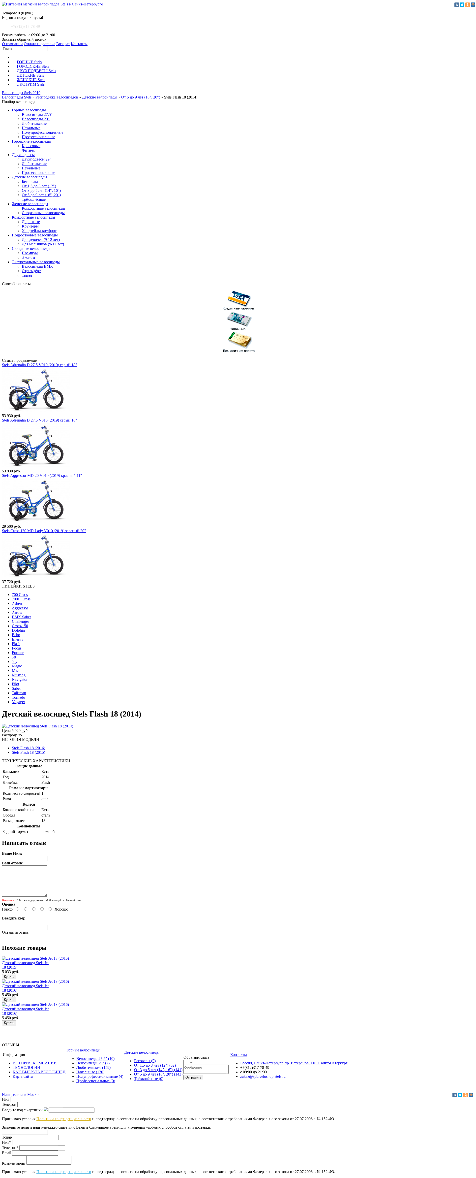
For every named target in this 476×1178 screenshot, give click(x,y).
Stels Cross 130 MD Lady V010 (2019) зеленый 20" (44, 531)
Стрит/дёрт (31, 271)
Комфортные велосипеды (43, 208)
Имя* (6, 1142)
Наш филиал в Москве (21, 1094)
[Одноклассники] (467, 4)
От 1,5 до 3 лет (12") (39, 186)
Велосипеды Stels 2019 (21, 93)
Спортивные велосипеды (43, 213)
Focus (16, 648)
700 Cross (20, 594)
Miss (15, 670)
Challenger (20, 621)
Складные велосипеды (31, 248)
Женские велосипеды (30, 204)
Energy (17, 639)
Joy (14, 661)
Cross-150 (20, 626)
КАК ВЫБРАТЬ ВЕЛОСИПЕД (39, 1072)
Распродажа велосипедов (56, 97)
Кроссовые (31, 146)
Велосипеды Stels (16, 97)
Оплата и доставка (39, 44)
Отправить (193, 1077)
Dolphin (18, 630)
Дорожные (31, 222)
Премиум (30, 253)
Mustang (19, 675)
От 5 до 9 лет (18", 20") (140, 97)
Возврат (63, 44)
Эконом (28, 257)
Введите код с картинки (22, 1110)
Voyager (18, 702)
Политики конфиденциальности (63, 1119)
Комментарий (13, 1163)
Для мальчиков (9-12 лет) (43, 244)
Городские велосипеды (31, 141)
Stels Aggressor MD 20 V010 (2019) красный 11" (42, 475)
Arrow (17, 612)
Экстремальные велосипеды (36, 262)
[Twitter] (462, 4)
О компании (12, 44)
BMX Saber (21, 617)
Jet (14, 657)
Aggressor (20, 608)
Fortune (18, 653)
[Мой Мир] (473, 4)
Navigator (20, 679)
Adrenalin (20, 603)
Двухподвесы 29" (36, 159)
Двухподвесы (23, 155)
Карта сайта (23, 1076)
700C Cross (21, 599)
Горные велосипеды (29, 110)
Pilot (15, 684)
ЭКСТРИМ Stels (31, 84)
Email (6, 1153)
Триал (27, 275)
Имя (5, 1099)
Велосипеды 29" (36, 119)
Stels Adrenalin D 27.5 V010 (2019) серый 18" (39, 365)
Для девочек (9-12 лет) (41, 239)
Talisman (19, 693)
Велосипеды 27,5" (37, 114)
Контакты (79, 44)
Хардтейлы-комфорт (39, 231)
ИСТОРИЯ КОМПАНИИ (35, 1063)
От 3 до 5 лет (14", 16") (41, 190)
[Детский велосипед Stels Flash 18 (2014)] (37, 726)
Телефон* (10, 1147)
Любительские (34, 123)
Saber (16, 688)
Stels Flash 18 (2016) (28, 748)
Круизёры (30, 226)
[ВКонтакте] (456, 4)
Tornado (18, 697)
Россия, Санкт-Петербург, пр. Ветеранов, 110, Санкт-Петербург (294, 1063)
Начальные (31, 128)
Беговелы (30, 181)
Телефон (9, 1104)
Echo (16, 635)
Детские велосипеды (99, 97)
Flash (16, 644)
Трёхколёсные (34, 199)
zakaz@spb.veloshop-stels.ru (263, 1076)
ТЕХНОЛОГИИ (26, 1067)
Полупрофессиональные (42, 132)
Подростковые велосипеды (35, 235)
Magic (17, 666)
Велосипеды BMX (37, 266)
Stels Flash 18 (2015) (28, 752)
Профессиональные (38, 137)
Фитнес (28, 150)
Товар (7, 1137)
